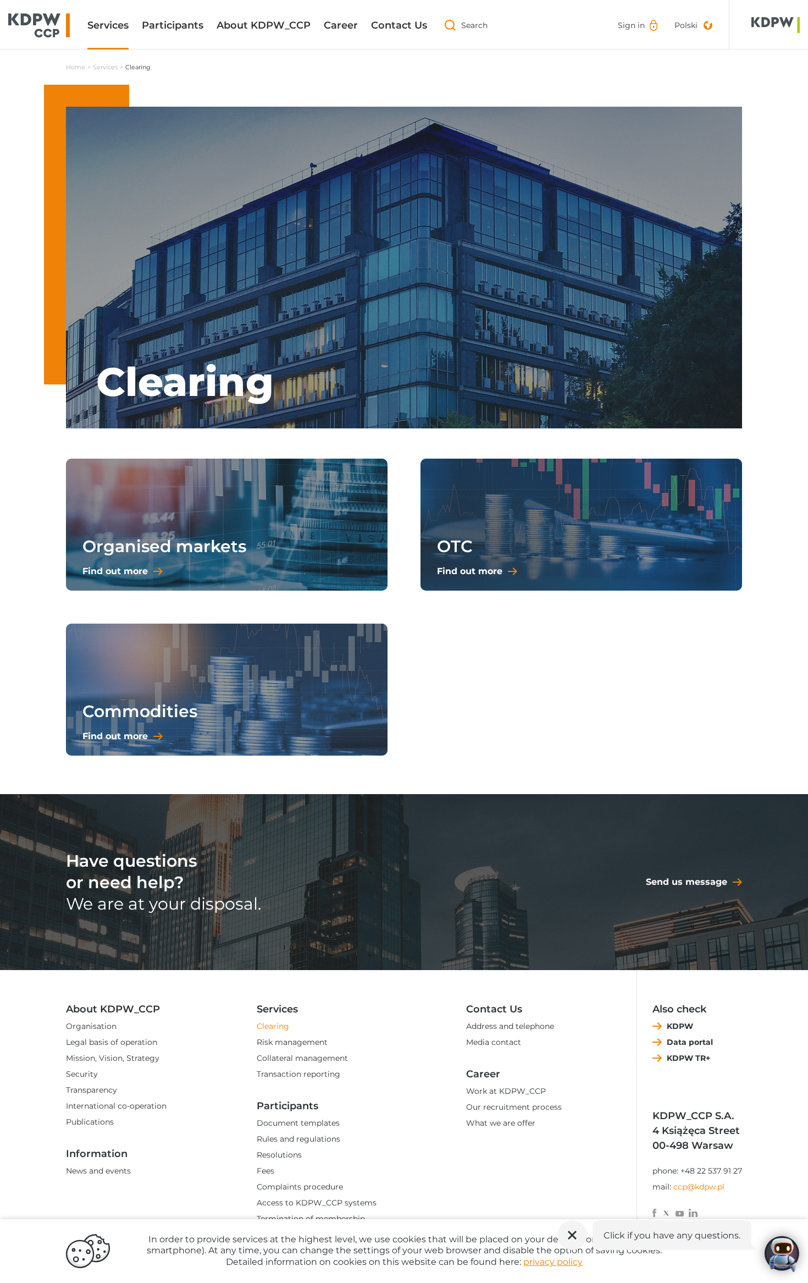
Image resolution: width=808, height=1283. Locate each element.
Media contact (493, 1042)
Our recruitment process (514, 1107)
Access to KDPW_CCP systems (317, 1203)
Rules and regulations (298, 1139)
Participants (172, 25)
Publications (90, 1122)
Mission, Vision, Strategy (112, 1058)
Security (82, 1074)
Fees (265, 1171)
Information (97, 1154)
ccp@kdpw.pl (698, 1187)
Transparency (91, 1090)
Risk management (292, 1042)
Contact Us (399, 25)
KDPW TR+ (688, 1058)
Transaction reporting (298, 1074)
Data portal (690, 1042)
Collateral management (302, 1058)
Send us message (686, 882)
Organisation (91, 1026)
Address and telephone (510, 1026)
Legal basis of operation (111, 1042)
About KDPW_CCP (264, 25)
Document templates (298, 1123)
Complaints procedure (300, 1187)
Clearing (273, 1026)
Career (341, 25)
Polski (686, 25)
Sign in (631, 25)
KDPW (680, 1026)
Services (108, 25)
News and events (98, 1171)
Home (75, 67)
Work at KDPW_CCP (506, 1091)
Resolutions (279, 1155)
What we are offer (500, 1123)
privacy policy (553, 1262)
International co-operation (116, 1106)
